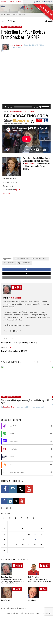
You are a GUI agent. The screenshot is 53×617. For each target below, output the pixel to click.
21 (35, 539)
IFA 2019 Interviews (22, 258)
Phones (19, 26)
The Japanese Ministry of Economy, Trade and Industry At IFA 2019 (25, 402)
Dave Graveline (8, 407)
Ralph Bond (32, 600)
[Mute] (40, 107)
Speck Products (30, 163)
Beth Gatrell (5, 600)
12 (23, 534)
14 (35, 534)
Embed (31, 111)
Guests (4, 26)
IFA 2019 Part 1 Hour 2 (39, 258)
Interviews (11, 26)
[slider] (45, 106)
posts (18, 287)
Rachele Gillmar (9, 263)
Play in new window (18, 111)
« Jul (2, 557)
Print (50, 21)
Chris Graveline (33, 577)
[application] (26, 106)
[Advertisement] (26, 96)
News (18, 396)
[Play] (5, 107)
